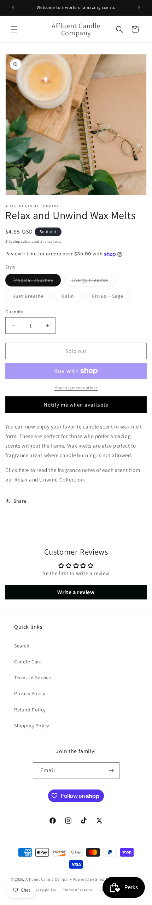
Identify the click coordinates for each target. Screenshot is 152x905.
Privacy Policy (29, 693)
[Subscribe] (111, 770)
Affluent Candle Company (48, 879)
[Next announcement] (139, 8)
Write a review (75, 592)
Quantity (14, 312)
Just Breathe (32, 297)
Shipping (12, 241)
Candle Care (28, 661)
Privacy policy (43, 889)
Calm (72, 297)
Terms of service (78, 889)
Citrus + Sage (111, 297)
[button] (14, 29)
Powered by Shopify (91, 879)
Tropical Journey (37, 281)
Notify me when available (76, 404)
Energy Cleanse (93, 281)
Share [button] (20, 501)
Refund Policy (30, 709)
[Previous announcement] (13, 8)
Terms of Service (32, 677)
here (24, 470)
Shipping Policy (31, 725)
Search (22, 646)
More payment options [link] (76, 387)
